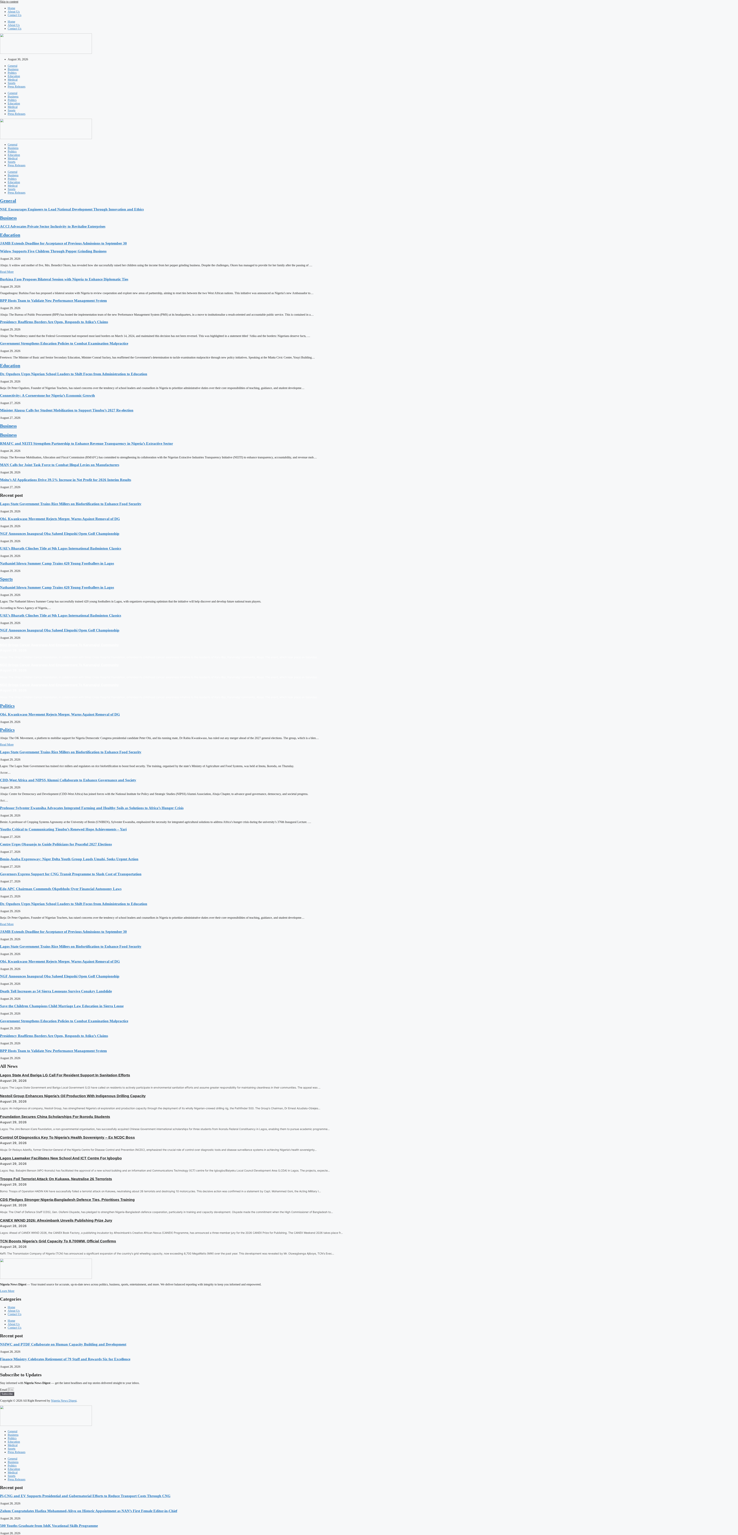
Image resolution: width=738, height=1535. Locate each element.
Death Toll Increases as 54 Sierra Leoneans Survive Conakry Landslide (56, 991)
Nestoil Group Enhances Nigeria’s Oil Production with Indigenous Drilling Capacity (73, 1096)
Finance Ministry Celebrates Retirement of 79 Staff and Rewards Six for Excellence (65, 1359)
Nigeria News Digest (63, 1400)
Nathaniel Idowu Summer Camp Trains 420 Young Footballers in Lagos (57, 563)
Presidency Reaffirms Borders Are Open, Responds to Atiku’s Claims (54, 322)
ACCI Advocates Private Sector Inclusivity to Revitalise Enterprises (52, 226)
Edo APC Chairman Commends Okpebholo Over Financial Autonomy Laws (60, 889)
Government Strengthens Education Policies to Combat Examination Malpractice (64, 343)
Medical (12, 79)
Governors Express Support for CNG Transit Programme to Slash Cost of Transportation (70, 874)
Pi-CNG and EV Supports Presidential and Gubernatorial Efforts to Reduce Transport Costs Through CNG (85, 1496)
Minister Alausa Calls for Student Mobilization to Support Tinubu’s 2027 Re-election (66, 410)
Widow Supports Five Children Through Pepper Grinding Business (53, 251)
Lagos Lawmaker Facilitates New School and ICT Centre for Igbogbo (61, 1158)
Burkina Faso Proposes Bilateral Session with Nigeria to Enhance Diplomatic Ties (64, 279)
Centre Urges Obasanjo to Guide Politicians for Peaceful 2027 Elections (56, 844)
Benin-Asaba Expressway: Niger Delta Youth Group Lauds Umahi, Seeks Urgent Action (69, 859)
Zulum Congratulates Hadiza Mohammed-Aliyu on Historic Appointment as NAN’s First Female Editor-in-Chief (88, 1511)
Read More (7, 271)
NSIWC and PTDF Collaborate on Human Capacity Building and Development (63, 1344)
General (12, 65)
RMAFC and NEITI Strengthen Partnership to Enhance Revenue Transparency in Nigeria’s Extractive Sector (86, 443)
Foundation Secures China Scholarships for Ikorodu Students (55, 1117)
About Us (14, 11)
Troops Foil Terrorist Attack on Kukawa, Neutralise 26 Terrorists (56, 1179)
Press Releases (16, 86)
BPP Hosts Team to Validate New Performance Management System (53, 301)
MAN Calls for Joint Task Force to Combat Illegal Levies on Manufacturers (59, 465)
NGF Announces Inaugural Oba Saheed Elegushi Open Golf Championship (59, 534)
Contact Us (14, 15)
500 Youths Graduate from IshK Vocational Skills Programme (49, 1526)
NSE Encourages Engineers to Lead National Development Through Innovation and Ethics (72, 209)
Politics (12, 72)
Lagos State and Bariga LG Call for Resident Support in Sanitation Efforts (65, 1075)
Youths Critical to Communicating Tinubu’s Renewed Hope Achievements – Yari (63, 829)
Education (14, 76)
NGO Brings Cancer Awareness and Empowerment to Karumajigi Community (59, 645)
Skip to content (9, 1)
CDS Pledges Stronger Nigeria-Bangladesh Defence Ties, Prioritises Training (67, 1200)
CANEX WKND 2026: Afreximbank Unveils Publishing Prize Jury (56, 1220)
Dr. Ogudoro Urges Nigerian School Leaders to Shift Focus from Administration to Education (73, 374)
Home (11, 8)
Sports (11, 83)
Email (4, 1389)
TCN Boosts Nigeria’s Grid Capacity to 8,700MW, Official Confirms (58, 1241)
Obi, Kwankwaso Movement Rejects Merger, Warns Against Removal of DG (60, 519)
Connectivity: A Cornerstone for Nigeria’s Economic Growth (47, 395)
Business (13, 69)
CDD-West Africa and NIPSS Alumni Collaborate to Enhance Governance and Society (68, 780)
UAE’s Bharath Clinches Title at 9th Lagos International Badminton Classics (60, 548)
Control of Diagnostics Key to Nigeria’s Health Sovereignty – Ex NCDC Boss (67, 1137)
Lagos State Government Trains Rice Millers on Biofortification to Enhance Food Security (70, 504)
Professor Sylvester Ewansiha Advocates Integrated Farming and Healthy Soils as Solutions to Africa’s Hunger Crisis (92, 808)
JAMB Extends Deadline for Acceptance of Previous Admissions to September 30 (63, 243)
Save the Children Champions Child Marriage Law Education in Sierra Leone (62, 1006)
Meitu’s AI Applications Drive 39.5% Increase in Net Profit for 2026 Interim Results (65, 480)
